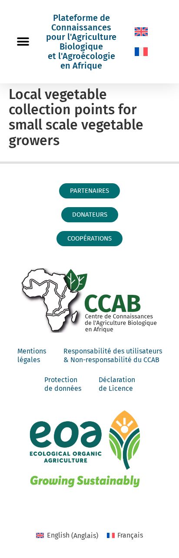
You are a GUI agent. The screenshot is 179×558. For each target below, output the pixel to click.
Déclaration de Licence (117, 384)
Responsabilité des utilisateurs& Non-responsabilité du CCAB (112, 355)
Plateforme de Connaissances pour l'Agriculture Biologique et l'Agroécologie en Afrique (81, 42)
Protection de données (62, 384)
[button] (23, 42)
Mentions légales (31, 355)
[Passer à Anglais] (141, 32)
